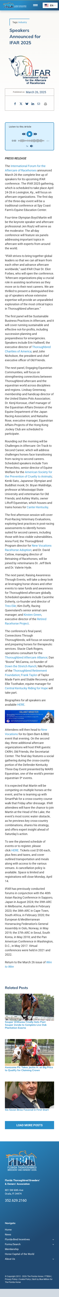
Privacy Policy (11, 1279)
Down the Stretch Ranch (20, 666)
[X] (21, 104)
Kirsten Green (32, 614)
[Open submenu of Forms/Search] (52, 1245)
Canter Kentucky (37, 507)
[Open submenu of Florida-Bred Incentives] (52, 1240)
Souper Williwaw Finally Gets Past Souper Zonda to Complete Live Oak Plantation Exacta (26, 1024)
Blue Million (44, 1279)
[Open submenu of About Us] (52, 1259)
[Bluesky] (27, 104)
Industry (22, 22)
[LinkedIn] (33, 104)
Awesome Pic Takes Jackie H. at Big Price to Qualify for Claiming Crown (29, 1069)
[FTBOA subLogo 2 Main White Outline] (14, 3)
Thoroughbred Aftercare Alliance (26, 657)
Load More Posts (29, 1125)
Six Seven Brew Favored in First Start (27, 1109)
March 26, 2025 (36, 92)
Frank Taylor (29, 675)
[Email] (39, 104)
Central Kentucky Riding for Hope (26, 688)
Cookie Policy (25, 1279)
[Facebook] (15, 104)
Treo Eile (10, 606)
